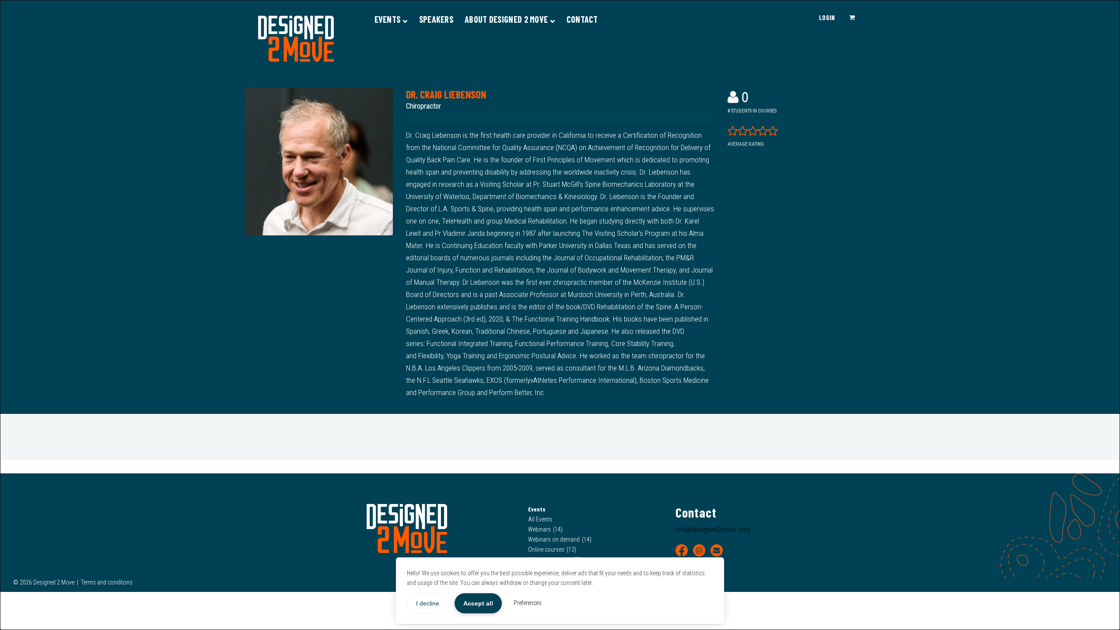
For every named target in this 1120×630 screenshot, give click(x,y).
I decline (427, 603)
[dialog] (560, 315)
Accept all (478, 603)
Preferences (528, 602)
